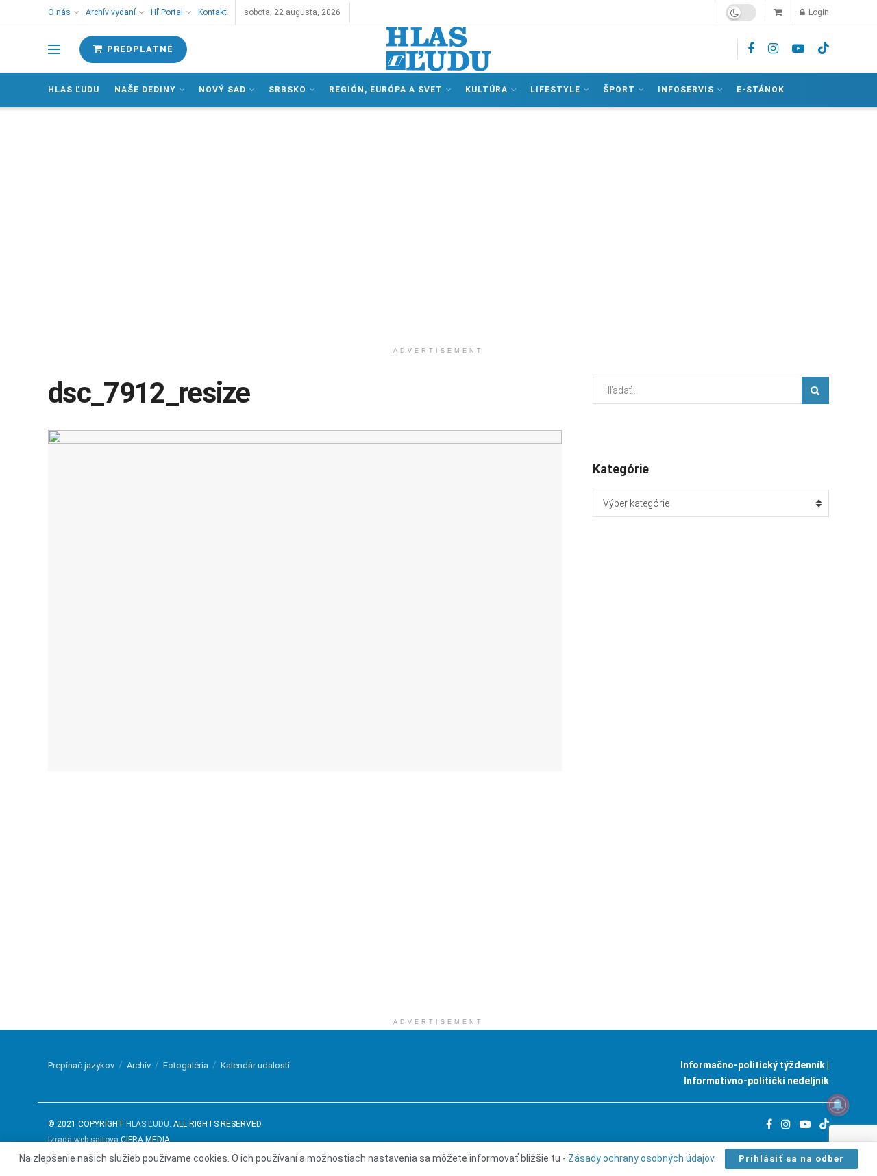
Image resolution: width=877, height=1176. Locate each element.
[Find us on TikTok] (823, 48)
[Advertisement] (438, 223)
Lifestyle (555, 90)
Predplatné (138, 49)
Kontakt (212, 12)
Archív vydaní (111, 12)
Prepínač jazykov (81, 1065)
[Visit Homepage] (438, 49)
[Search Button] (815, 390)
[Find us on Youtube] (798, 49)
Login (817, 12)
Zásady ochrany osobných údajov (641, 1158)
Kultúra (486, 90)
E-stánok (761, 90)
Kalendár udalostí (255, 1065)
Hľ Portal (167, 12)
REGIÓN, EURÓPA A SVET (386, 90)
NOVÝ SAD (222, 90)
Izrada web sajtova (83, 1139)
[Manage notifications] (838, 1105)
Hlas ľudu (73, 90)
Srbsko (287, 90)
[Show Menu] (54, 49)
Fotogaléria (185, 1065)
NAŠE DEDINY (145, 90)
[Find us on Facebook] (751, 49)
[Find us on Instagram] (773, 49)
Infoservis (686, 90)
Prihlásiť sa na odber (791, 1158)
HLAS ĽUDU (147, 1124)
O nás (59, 12)
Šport (619, 90)
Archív (139, 1065)
